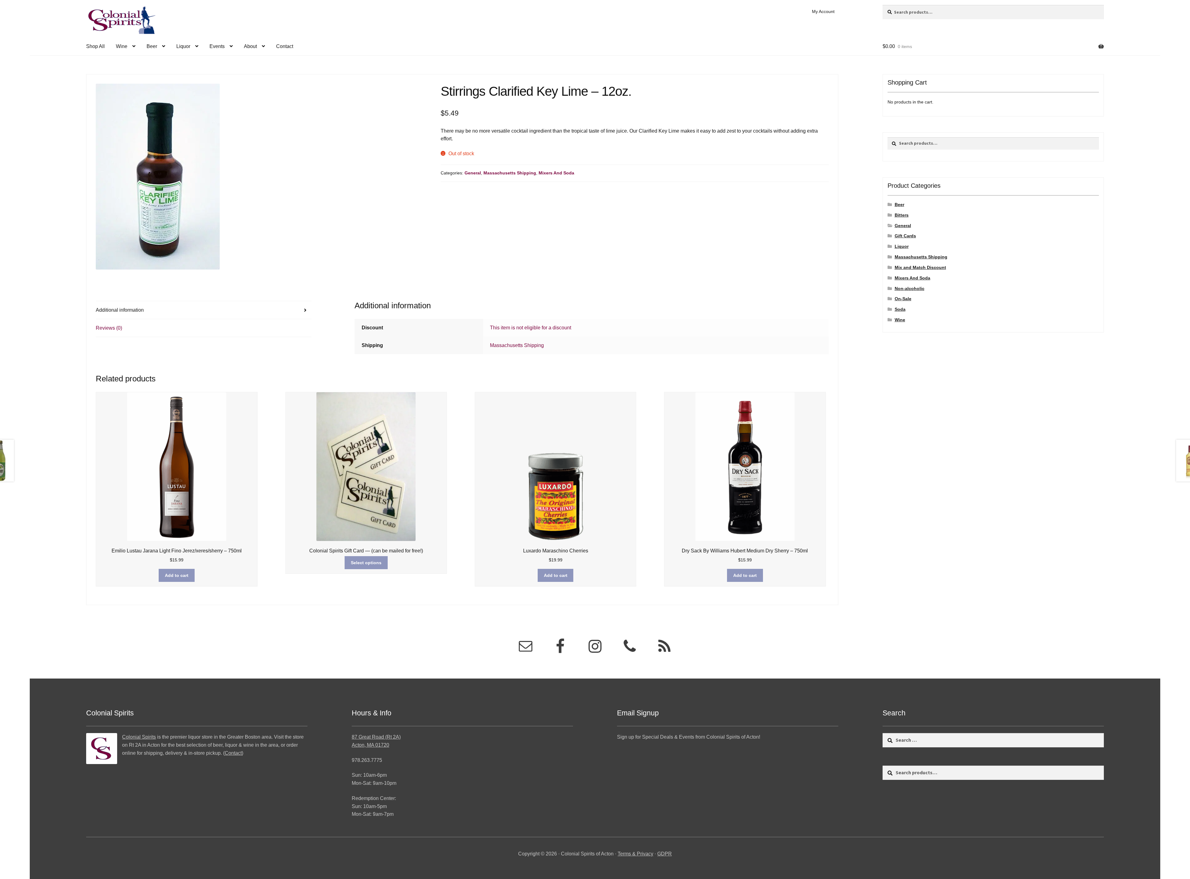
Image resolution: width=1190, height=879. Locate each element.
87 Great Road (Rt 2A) (376, 737)
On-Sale (903, 298)
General (473, 172)
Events (217, 46)
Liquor (183, 46)
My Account (823, 11)
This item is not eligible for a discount (530, 327)
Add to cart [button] (176, 575)
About (250, 46)
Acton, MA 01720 (370, 745)
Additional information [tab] (120, 310)
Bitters (902, 215)
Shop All (95, 46)
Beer (152, 46)
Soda (900, 309)
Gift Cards (905, 235)
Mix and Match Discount (920, 267)
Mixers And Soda (556, 172)
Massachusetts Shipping (509, 172)
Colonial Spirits (139, 737)
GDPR (664, 853)
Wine (121, 46)
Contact (284, 46)
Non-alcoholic (909, 288)
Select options (366, 562)
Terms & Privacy (635, 853)
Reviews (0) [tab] (109, 328)
